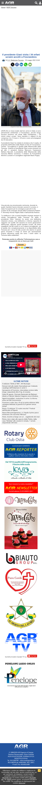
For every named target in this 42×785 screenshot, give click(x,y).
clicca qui (22, 783)
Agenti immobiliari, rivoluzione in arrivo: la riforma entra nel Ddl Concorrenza (19, 399)
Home (3, 7)
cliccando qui (6, 778)
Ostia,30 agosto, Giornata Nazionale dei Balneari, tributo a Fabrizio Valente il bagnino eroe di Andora (20, 395)
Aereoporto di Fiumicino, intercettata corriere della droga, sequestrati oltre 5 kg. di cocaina (20, 391)
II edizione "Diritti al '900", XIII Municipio (16, 384)
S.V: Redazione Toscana (15, 60)
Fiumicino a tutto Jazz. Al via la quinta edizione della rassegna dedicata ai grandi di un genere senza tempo (20, 404)
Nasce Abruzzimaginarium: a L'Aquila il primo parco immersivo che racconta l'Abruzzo (20, 413)
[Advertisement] (21, 30)
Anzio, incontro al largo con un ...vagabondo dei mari (21, 417)
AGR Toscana (11, 7)
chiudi (9, 779)
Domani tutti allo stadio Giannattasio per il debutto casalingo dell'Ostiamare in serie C (20, 387)
